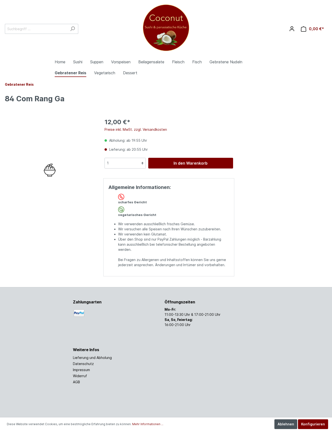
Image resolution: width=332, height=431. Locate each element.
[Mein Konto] (292, 29)
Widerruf (80, 376)
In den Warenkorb (191, 163)
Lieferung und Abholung (92, 358)
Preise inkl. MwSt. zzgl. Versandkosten (136, 129)
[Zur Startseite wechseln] (166, 27)
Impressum (81, 370)
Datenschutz (83, 364)
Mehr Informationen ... (147, 424)
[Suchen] (72, 29)
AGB (76, 382)
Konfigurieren (313, 424)
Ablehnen (286, 424)
